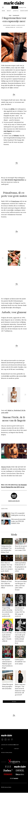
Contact (16, 748)
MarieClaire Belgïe (14, 501)
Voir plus (14, 701)
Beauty (9, 10)
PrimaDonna (15, 201)
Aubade (3, 326)
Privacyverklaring (6, 752)
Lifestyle (15, 10)
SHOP (15, 7)
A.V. (2, 748)
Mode (3, 10)
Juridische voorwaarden (8, 744)
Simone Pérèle (6, 467)
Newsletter (22, 7)
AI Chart (16, 744)
